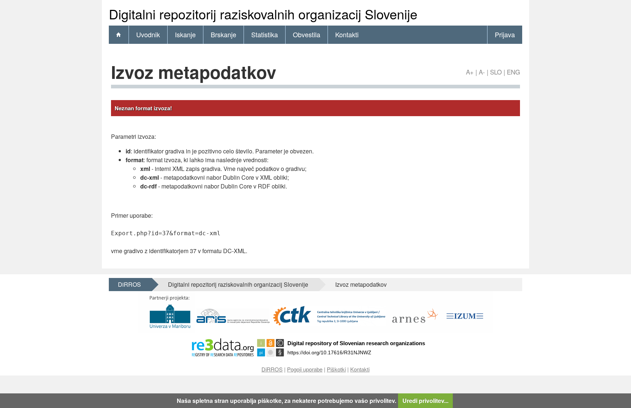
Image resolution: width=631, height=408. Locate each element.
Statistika (264, 34)
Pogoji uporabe (304, 369)
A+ (470, 71)
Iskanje (185, 34)
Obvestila (306, 34)
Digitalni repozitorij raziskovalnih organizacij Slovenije (238, 284)
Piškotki (336, 369)
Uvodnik (148, 34)
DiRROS (129, 284)
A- (482, 71)
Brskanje (223, 34)
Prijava (505, 34)
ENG (513, 71)
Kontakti (347, 34)
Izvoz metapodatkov (361, 284)
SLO (496, 71)
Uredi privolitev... (425, 400)
